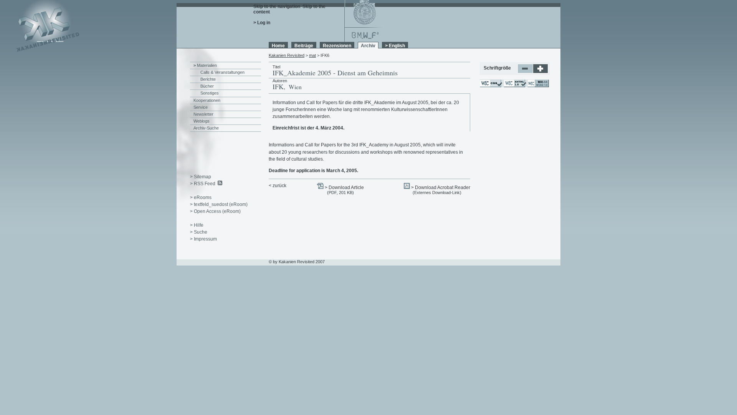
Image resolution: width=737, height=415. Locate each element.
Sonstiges (209, 93)
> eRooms (201, 197)
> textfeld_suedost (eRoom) (219, 204)
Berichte (208, 79)
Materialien (207, 65)
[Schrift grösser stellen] (540, 72)
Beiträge (303, 45)
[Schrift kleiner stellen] (525, 72)
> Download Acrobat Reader (440, 187)
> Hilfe (196, 225)
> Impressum (203, 239)
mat (312, 55)
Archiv (368, 45)
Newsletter (203, 114)
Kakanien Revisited (286, 55)
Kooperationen (206, 100)
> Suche (198, 232)
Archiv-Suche (206, 128)
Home (278, 45)
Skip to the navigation (276, 6)
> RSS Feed (202, 183)
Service (200, 107)
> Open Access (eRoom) (215, 211)
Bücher (207, 86)
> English (395, 45)
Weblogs (201, 121)
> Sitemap (200, 176)
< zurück (277, 185)
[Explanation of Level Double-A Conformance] (538, 85)
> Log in (261, 22)
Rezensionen (337, 45)
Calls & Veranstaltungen (222, 72)
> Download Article (344, 187)
